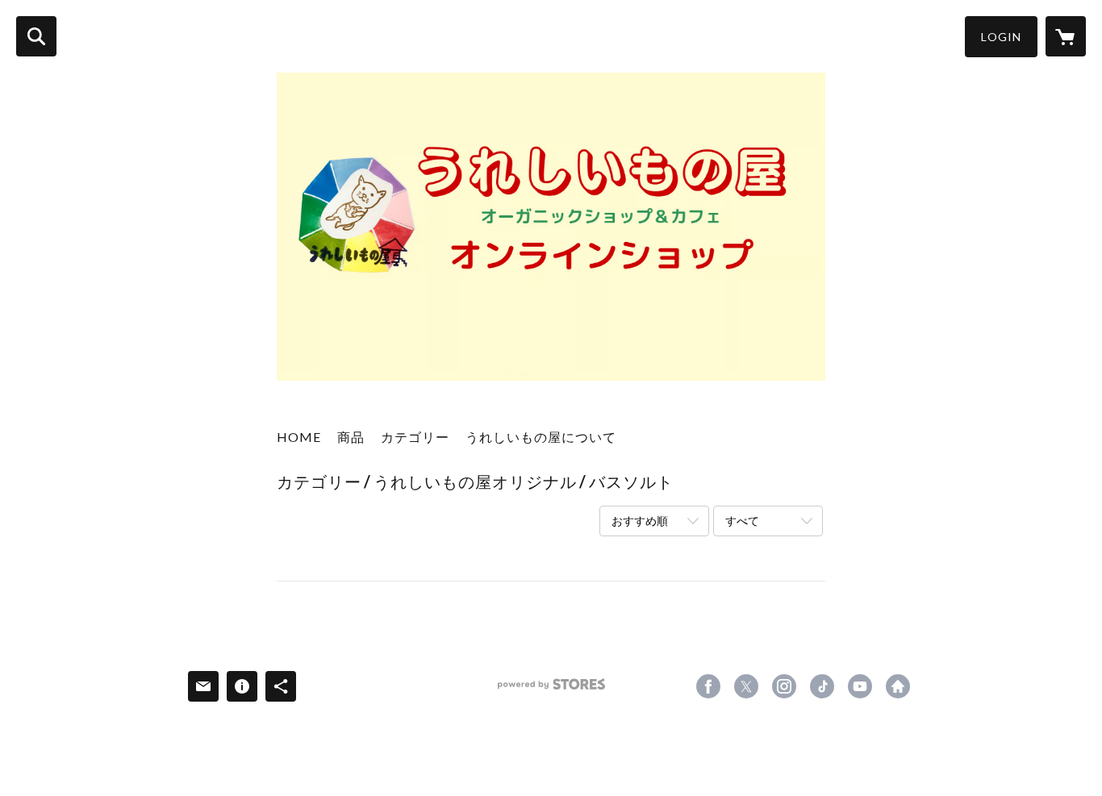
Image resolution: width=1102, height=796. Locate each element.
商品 (351, 436)
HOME (299, 436)
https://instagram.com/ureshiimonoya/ (784, 686)
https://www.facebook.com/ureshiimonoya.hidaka (708, 686)
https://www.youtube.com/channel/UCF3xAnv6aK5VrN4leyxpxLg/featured (860, 686)
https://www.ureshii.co (898, 686)
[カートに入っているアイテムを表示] (1066, 36)
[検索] (36, 36)
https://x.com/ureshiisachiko (746, 686)
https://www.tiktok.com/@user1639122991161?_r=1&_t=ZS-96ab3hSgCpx (822, 686)
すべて (742, 520)
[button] (1001, 36)
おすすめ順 (640, 520)
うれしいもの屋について (540, 436)
